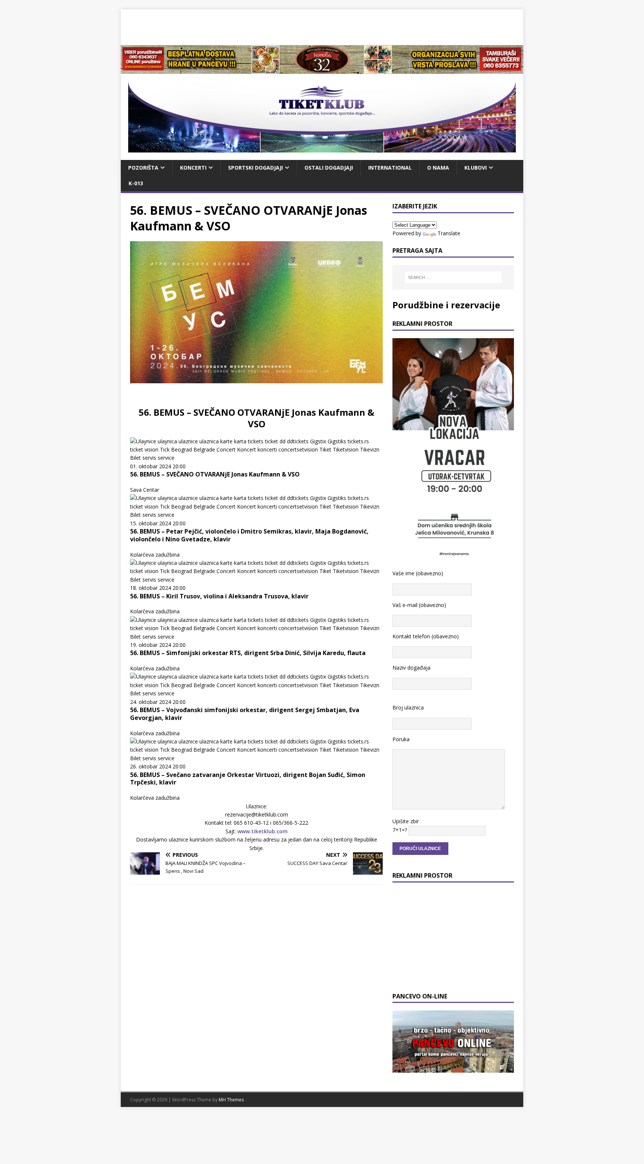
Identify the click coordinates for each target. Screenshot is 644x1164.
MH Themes (231, 1100)
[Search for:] (453, 277)
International (390, 167)
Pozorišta (143, 167)
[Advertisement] (322, 26)
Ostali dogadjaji (328, 167)
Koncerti (193, 167)
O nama (438, 167)
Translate (449, 233)
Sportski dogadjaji (255, 167)
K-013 (136, 183)
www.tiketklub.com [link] (262, 831)
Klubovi (475, 167)
